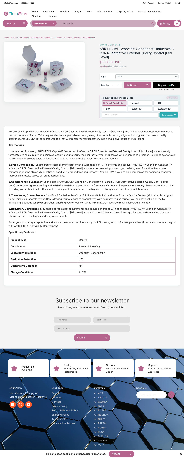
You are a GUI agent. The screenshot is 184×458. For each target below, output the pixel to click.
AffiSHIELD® (101, 436)
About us (57, 397)
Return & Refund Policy (65, 410)
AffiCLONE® (101, 401)
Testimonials (59, 419)
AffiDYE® (99, 406)
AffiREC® (99, 431)
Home (6, 38)
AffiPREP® (100, 423)
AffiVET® (99, 444)
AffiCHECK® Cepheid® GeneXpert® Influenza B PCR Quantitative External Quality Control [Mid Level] (53, 38)
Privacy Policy (59, 406)
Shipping (103, 66)
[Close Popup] (181, 454)
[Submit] (171, 394)
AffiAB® (98, 393)
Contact (56, 401)
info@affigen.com (11, 3)
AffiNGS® (99, 419)
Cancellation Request (64, 423)
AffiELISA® (100, 410)
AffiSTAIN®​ (100, 440)
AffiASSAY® (100, 397)
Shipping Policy (60, 414)
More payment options (166, 89)
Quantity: (105, 85)
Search (56, 393)
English (177, 3)
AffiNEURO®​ (101, 414)
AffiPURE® (100, 427)
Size (103, 76)
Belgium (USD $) (164, 3)
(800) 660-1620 (27, 3)
